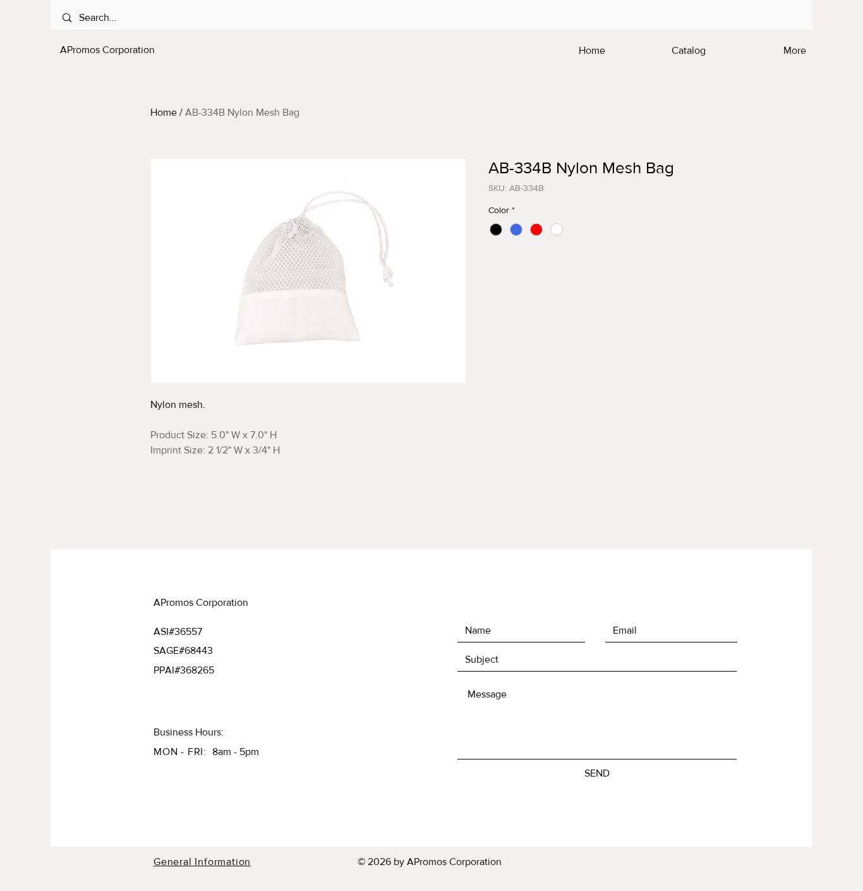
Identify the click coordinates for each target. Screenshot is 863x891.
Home (163, 112)
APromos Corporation (107, 49)
